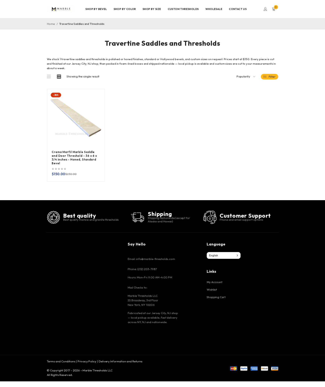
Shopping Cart (216, 297)
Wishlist (212, 289)
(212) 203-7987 (147, 269)
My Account (214, 282)
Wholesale (213, 9)
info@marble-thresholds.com (155, 259)
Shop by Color (125, 9)
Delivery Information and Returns (121, 361)
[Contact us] (210, 217)
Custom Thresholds (183, 9)
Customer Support (245, 215)
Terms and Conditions (61, 361)
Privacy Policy (87, 361)
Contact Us (238, 9)
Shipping (160, 213)
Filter (272, 76)
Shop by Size (152, 9)
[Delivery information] (137, 217)
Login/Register (265, 9)
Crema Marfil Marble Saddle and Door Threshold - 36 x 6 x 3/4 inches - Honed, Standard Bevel (74, 157)
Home (51, 24)
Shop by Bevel (96, 9)
